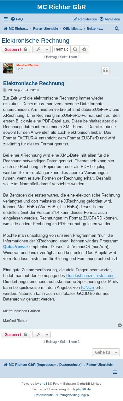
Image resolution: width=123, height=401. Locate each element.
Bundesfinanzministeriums (90, 275)
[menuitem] (16, 19)
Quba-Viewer (15, 246)
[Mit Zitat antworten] (105, 70)
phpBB (45, 383)
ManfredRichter (28, 65)
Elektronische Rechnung (35, 40)
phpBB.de (83, 389)
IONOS (87, 287)
